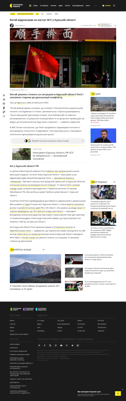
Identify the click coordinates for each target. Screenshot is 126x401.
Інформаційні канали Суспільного (19, 368)
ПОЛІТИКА (49, 14)
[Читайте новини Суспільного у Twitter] (50, 345)
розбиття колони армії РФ (31, 208)
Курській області (66, 94)
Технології (102, 327)
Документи (14, 382)
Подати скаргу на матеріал (21, 379)
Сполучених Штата (63, 227)
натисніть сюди (64, 358)
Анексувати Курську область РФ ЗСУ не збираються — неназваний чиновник (53, 155)
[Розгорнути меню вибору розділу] (30, 5)
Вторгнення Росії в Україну (25, 14)
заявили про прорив (56, 171)
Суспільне (64, 356)
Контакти (14, 348)
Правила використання (19, 354)
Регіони (53, 6)
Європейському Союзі (20, 230)
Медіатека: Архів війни (19, 334)
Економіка (102, 324)
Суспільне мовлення (18, 351)
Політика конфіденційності (21, 363)
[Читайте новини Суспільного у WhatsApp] (78, 345)
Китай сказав (28, 237)
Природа (40, 331)
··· (95, 5)
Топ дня (60, 321)
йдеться (21, 102)
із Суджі (26, 204)
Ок (118, 393)
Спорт (59, 331)
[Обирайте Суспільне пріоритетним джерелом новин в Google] (4, 116)
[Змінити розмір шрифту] (115, 25)
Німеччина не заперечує (29, 234)
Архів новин (15, 344)
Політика (81, 324)
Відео (61, 6)
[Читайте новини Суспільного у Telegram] (72, 345)
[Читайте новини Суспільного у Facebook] (45, 345)
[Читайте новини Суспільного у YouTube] (61, 345)
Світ (38, 327)
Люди (59, 327)
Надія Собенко (20, 25)
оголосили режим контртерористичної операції (33, 185)
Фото (88, 6)
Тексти (67, 6)
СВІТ (42, 14)
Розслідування (77, 6)
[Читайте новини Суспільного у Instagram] (56, 345)
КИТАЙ (12, 14)
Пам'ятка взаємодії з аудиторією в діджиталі (20, 392)
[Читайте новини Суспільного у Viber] (67, 345)
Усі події (40, 321)
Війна (35, 6)
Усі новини (44, 6)
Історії (80, 327)
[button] (4, 95)
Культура (81, 331)
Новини (101, 331)
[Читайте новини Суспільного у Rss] (39, 345)
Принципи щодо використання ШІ (17, 359)
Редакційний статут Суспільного (18, 387)
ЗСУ (37, 14)
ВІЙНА (56, 14)
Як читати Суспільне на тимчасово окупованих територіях (20, 374)
